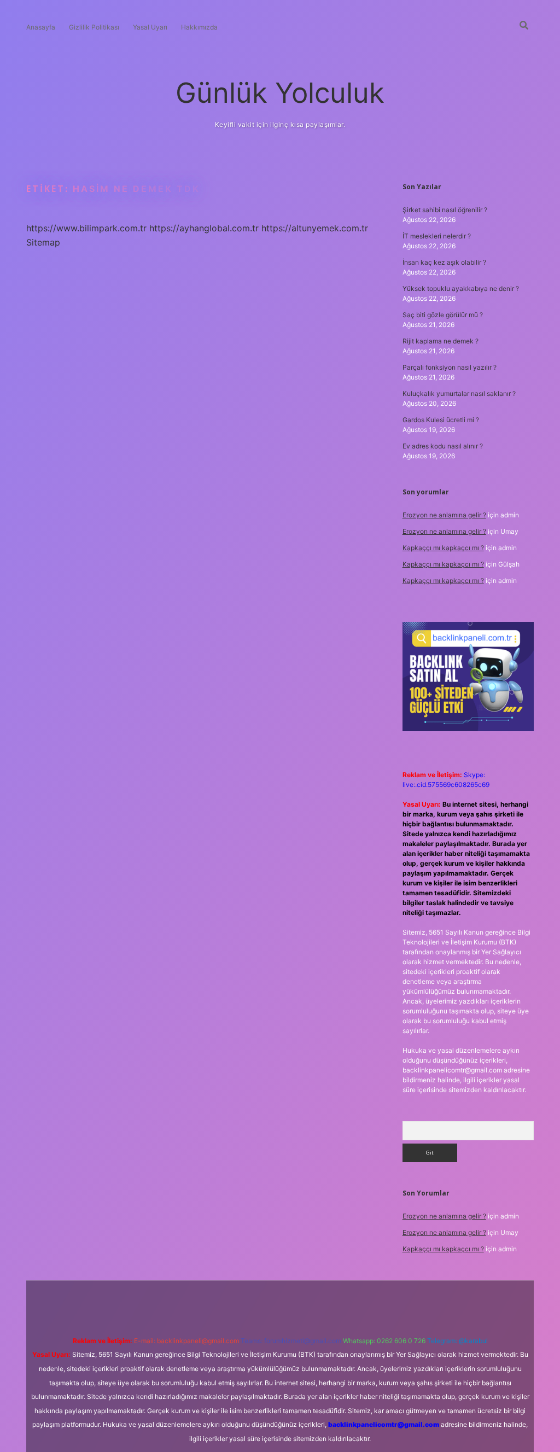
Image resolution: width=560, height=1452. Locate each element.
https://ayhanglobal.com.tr (204, 228)
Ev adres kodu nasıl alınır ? (442, 446)
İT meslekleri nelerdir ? (436, 236)
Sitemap (43, 242)
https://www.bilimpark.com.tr (86, 228)
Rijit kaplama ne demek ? (440, 341)
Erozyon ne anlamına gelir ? (444, 515)
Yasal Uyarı (150, 27)
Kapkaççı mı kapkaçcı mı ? (443, 548)
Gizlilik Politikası (94, 27)
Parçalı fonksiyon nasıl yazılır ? (449, 367)
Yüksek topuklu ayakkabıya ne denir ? (460, 288)
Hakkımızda (199, 27)
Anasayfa (40, 27)
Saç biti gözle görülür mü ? (442, 315)
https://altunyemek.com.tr (314, 228)
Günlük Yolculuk (280, 92)
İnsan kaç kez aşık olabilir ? (444, 262)
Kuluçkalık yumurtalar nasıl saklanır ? (459, 393)
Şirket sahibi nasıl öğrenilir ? (444, 210)
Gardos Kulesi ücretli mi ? (440, 420)
